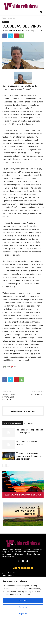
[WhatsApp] (21, 35)
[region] (23, 598)
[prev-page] (4, 465)
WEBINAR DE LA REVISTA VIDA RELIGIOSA (8, 397)
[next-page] (7, 465)
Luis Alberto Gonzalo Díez (14, 30)
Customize (23, 607)
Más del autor (29, 423)
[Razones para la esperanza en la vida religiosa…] (8, 432)
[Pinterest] (16, 35)
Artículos (11, 18)
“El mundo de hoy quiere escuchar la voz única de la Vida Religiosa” (28, 456)
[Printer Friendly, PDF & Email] (10, 367)
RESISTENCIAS (37, 395)
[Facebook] (4, 35)
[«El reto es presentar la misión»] (8, 444)
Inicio (4, 18)
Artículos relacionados (12, 423)
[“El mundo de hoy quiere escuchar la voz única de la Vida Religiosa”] (8, 456)
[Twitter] (10, 35)
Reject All (23, 614)
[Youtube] (27, 561)
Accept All (23, 600)
